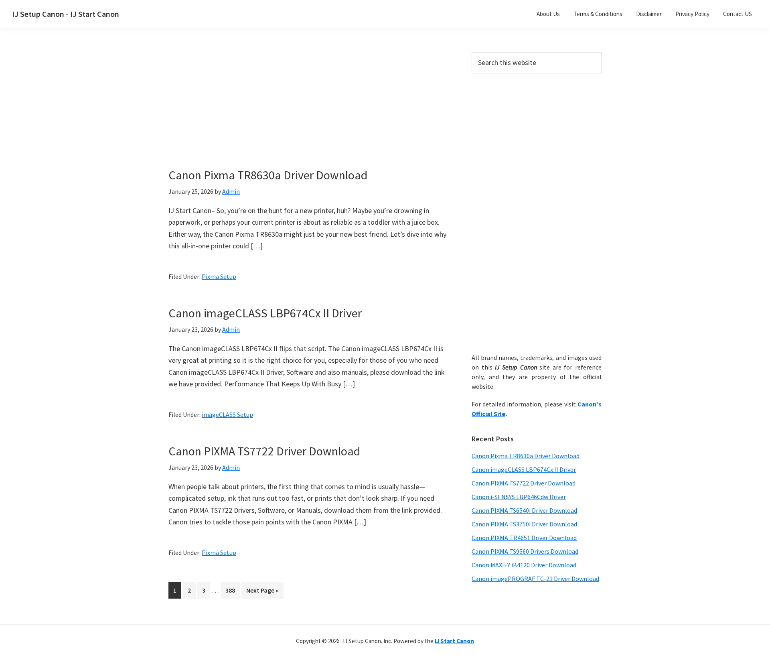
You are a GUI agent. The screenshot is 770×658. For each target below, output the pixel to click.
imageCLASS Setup (227, 414)
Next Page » (262, 592)
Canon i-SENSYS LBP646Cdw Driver (519, 497)
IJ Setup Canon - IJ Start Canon (65, 14)
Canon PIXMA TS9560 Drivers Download (525, 551)
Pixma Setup (219, 276)
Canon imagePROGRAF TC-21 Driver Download (535, 579)
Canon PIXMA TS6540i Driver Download (524, 510)
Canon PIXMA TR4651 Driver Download (524, 538)
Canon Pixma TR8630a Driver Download (267, 175)
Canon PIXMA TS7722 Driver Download (264, 451)
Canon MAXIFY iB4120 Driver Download (524, 565)
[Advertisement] (308, 111)
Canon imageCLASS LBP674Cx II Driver (265, 313)
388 (232, 590)
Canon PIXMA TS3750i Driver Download (524, 524)
